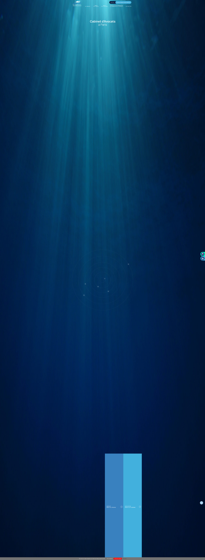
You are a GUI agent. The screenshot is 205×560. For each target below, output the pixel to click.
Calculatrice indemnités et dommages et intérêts (116, 6)
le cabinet (87, 6)
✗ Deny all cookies (117, 558)
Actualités (128, 6)
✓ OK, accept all (109, 558)
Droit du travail (96, 6)
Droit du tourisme (104, 6)
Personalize (125, 558)
